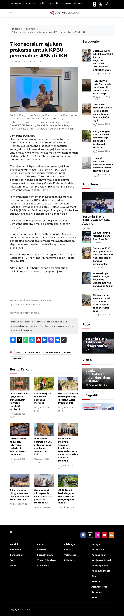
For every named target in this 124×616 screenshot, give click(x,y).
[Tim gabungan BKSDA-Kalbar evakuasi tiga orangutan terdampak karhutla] (86, 135)
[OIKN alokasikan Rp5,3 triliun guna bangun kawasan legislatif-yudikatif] (19, 383)
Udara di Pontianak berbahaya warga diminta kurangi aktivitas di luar (103, 164)
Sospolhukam (45, 555)
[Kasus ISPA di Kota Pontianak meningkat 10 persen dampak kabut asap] (86, 85)
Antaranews (16, 3)
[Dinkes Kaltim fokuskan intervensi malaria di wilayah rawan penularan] (19, 428)
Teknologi (70, 555)
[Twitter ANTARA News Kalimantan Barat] (100, 3)
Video (87, 360)
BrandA (95, 581)
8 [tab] (93, 391)
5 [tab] (107, 355)
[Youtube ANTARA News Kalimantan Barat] (94, 5)
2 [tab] (93, 355)
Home (18, 28)
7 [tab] (111, 387)
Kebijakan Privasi (101, 560)
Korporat (96, 592)
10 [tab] (102, 391)
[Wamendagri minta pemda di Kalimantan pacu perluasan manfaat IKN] (44, 480)
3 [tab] (98, 355)
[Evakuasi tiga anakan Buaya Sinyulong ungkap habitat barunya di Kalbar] (86, 277)
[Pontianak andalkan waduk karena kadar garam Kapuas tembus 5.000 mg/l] (86, 109)
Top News (66, 3)
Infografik (90, 395)
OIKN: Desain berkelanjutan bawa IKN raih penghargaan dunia (66, 496)
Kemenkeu (17, 359)
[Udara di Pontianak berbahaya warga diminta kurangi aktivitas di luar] (86, 162)
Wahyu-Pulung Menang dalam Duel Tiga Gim (101, 236)
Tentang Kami (99, 565)
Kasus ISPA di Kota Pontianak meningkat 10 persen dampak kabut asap (102, 87)
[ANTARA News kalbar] (65, 13)
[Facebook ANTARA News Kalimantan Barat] (94, 3)
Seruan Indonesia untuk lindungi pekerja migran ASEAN (97, 448)
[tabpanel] (98, 343)
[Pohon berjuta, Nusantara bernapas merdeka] (44, 383)
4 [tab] (102, 355)
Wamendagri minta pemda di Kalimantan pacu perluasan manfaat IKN (43, 496)
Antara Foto (30, 3)
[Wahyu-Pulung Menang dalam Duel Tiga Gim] (86, 237)
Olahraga (69, 544)
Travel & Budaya (46, 560)
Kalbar (40, 544)
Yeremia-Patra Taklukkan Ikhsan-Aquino (96, 220)
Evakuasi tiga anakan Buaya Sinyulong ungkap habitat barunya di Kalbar (103, 279)
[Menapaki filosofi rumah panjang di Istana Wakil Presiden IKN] (68, 383)
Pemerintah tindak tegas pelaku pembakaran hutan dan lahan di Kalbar (97, 372)
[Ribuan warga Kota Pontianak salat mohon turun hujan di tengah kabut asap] (86, 299)
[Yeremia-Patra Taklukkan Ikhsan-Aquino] (98, 202)
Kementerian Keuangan (57, 352)
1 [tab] (89, 355)
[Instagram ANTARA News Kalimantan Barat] (106, 3)
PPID (94, 597)
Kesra (67, 549)
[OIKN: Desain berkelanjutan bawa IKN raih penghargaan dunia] (68, 480)
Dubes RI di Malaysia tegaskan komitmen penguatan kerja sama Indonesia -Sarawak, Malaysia (68, 449)
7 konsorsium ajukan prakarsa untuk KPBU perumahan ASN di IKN (48, 32)
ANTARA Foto (99, 586)
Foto (86, 324)
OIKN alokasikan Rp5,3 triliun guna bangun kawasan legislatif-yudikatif (19, 401)
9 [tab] (98, 391)
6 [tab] (107, 387)
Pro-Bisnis (43, 565)
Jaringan (96, 544)
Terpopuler (54, 3)
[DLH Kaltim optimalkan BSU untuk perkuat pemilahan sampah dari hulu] (44, 428)
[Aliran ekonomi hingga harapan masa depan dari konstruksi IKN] (19, 480)
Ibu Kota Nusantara (28, 352)
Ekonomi (31, 28)
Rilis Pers (78, 3)
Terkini (42, 3)
